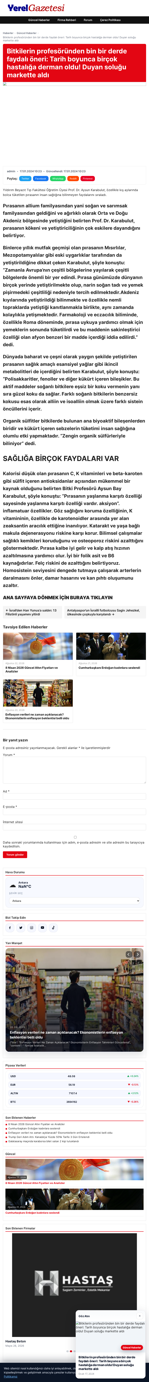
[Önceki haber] (129, 954)
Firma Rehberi (67, 20)
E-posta (10, 807)
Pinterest (88, 178)
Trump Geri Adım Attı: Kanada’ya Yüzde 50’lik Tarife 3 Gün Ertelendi (48, 1136)
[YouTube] (42, 927)
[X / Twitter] (20, 927)
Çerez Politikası (110, 20)
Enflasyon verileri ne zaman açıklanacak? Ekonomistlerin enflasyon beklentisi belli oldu (60, 1132)
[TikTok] (53, 927)
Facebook (40, 178)
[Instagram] (31, 927)
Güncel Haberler (39, 20)
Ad (6, 791)
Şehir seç (16, 893)
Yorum (9, 755)
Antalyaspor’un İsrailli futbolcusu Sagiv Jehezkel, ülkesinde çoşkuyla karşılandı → (103, 612)
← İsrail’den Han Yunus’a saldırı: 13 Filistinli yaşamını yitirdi (31, 612)
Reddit (73, 178)
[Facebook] (9, 927)
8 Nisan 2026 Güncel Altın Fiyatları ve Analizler (36, 1124)
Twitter (25, 178)
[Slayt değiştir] (67, 1351)
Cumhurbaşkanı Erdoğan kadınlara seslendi (34, 1128)
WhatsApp (57, 178)
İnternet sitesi (13, 822)
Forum (88, 20)
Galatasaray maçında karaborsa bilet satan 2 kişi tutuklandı (43, 1141)
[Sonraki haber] (137, 954)
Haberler (8, 33)
